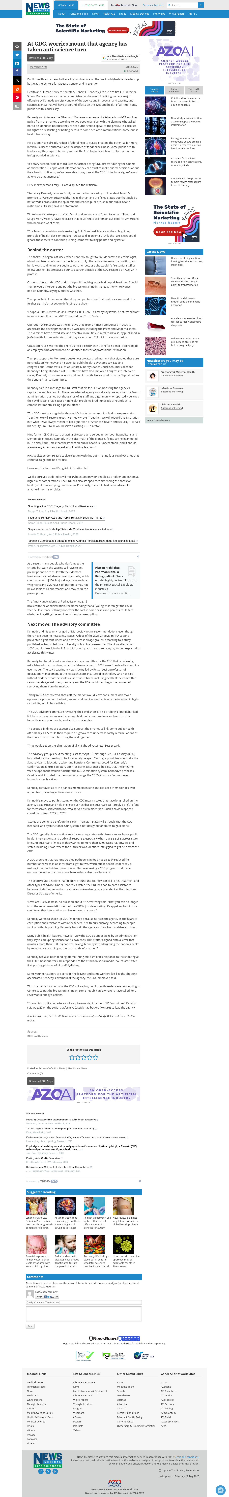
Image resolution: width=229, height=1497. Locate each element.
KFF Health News (38, 66)
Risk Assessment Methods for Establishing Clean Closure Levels (58, 1167)
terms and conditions (186, 1456)
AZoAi (164, 1425)
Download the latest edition (112, 593)
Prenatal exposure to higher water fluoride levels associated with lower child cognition (38, 1261)
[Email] (17, 106)
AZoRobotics (168, 1399)
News (30, 1391)
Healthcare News (77, 1068)
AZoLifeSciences (170, 1421)
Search (121, 1391)
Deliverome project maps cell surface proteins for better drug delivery (185, 342)
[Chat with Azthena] (221, 1490)
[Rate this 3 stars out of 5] (84, 1057)
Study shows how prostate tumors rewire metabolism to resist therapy (186, 182)
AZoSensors (167, 1404)
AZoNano (166, 1386)
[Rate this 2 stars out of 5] (78, 1057)
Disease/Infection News (52, 1068)
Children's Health (171, 404)
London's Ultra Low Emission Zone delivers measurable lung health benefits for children (39, 1222)
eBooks (31, 1430)
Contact (121, 1408)
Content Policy (125, 1421)
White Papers (34, 1399)
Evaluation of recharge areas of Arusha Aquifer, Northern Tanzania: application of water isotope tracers (75, 1137)
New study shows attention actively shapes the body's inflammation (186, 121)
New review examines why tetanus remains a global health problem (125, 1221)
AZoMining (167, 1408)
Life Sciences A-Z (82, 1395)
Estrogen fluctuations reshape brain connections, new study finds (186, 162)
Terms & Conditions (128, 1412)
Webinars (78, 1412)
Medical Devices (36, 1421)
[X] (17, 80)
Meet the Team (125, 1386)
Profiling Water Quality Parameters (43, 1158)
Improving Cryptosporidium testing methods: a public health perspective (61, 1119)
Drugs (30, 1425)
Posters (31, 1434)
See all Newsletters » (158, 420)
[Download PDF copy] (17, 46)
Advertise (122, 1404)
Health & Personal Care (40, 1417)
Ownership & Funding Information (136, 1425)
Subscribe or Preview (171, 375)
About (120, 1382)
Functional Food (36, 1386)
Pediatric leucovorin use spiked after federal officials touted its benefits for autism (97, 1222)
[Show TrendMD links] (138, 556)
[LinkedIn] (17, 63)
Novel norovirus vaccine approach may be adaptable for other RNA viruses (126, 1261)
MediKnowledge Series (40, 1412)
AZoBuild (166, 1417)
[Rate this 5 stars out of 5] (95, 1057)
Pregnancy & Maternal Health (178, 372)
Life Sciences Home (93, 5)
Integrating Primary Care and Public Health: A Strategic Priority (65, 517)
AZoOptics (166, 1395)
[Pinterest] (17, 97)
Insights (31, 1408)
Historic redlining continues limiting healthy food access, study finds (187, 261)
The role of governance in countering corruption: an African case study (60, 1128)
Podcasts (32, 1439)
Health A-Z (33, 1395)
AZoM (164, 1382)
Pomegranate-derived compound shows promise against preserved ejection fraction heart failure (186, 143)
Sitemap (121, 1399)
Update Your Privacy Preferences (180, 1470)
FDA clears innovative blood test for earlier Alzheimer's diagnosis (186, 322)
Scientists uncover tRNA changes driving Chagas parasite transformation (184, 281)
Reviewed (132, 71)
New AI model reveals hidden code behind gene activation (185, 302)
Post (30, 1326)
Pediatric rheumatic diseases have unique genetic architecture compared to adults (67, 1261)
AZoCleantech (168, 1391)
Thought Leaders (36, 1404)
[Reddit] (17, 89)
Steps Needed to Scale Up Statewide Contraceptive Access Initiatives (69, 529)
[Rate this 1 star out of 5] (72, 1057)
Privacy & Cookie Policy (129, 1417)
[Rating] (17, 54)
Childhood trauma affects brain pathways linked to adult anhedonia (185, 101)
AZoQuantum (168, 1412)
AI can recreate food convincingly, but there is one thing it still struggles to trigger (67, 1222)
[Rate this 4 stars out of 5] (90, 1057)
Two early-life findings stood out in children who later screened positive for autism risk (96, 1261)
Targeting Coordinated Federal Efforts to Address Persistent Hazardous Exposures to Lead (81, 540)
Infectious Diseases (172, 388)
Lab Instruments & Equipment (90, 1391)
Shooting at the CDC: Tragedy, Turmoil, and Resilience (60, 506)
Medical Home (66, 5)
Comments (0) (35, 1073)
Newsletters (123, 1395)
